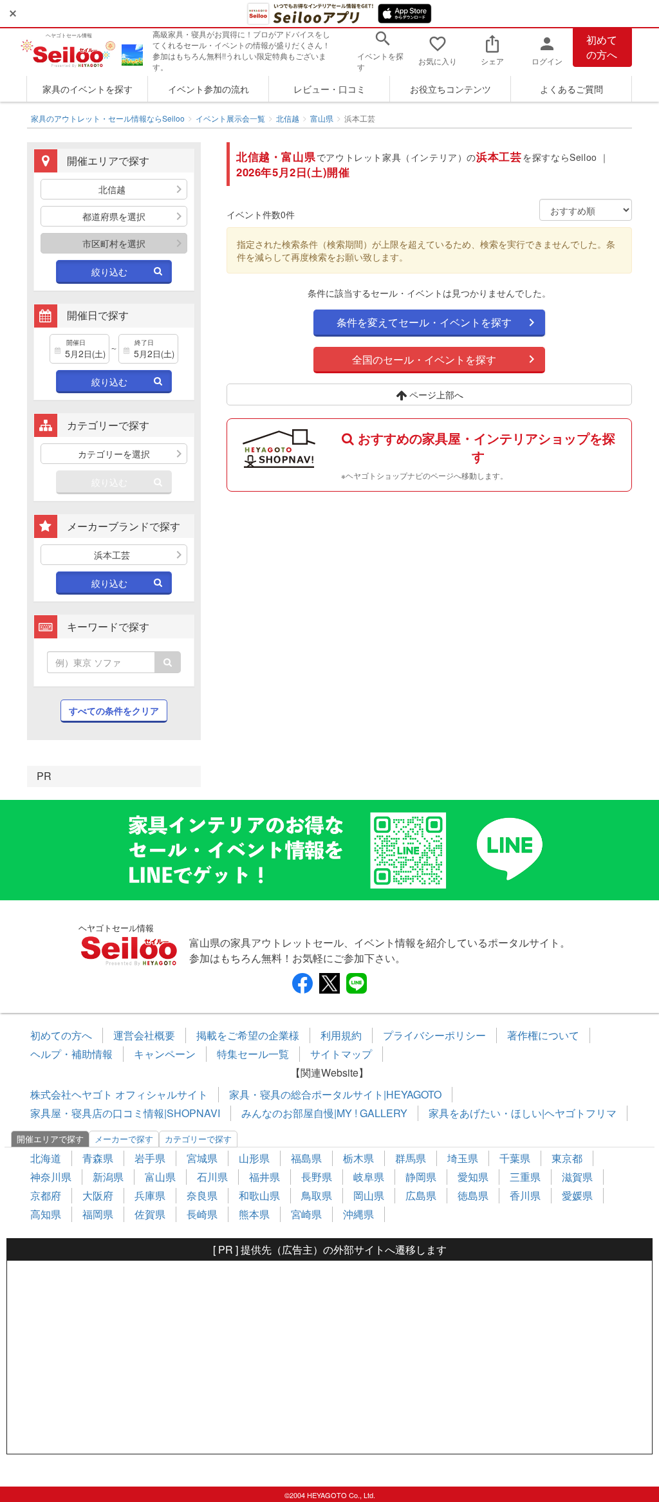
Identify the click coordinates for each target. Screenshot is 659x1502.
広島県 (420, 1195)
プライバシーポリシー (434, 1035)
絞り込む (109, 271)
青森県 (97, 1158)
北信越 (287, 118)
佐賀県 (150, 1214)
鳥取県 (316, 1195)
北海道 (45, 1158)
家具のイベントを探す (87, 88)
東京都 (567, 1158)
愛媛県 (577, 1195)
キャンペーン (165, 1053)
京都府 (45, 1195)
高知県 (45, 1214)
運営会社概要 (144, 1035)
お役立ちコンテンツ (450, 88)
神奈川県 (50, 1176)
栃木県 (358, 1158)
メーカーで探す (124, 1139)
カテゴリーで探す (198, 1139)
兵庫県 (150, 1195)
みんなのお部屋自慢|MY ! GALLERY (324, 1113)
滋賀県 (577, 1176)
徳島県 (473, 1195)
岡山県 (368, 1195)
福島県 (306, 1158)
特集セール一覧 (253, 1053)
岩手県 (150, 1158)
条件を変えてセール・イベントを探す (424, 322)
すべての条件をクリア (114, 710)
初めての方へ (601, 47)
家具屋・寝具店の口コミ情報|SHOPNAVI (125, 1113)
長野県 (316, 1176)
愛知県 (473, 1176)
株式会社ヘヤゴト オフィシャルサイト (119, 1094)
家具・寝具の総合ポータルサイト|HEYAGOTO (335, 1094)
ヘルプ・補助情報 (71, 1053)
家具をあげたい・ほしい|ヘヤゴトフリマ (523, 1113)
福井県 (264, 1176)
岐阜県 (368, 1176)
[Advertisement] (329, 1357)
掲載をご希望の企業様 (247, 1035)
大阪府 (97, 1195)
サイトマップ (341, 1053)
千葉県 (514, 1158)
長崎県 (202, 1214)
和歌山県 (259, 1195)
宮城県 (202, 1158)
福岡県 (97, 1214)
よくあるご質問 (571, 88)
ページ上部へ (435, 394)
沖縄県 (358, 1214)
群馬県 (410, 1158)
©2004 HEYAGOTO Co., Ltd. (329, 1495)
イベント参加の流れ (208, 88)
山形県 (254, 1158)
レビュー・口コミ (329, 88)
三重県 (525, 1176)
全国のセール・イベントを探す (424, 359)
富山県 (321, 118)
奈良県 (202, 1195)
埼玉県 (462, 1158)
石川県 (212, 1176)
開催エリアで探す (50, 1139)
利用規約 (341, 1035)
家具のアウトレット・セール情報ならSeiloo (108, 118)
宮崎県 (306, 1214)
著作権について (543, 1035)
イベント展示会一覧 (230, 118)
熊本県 (254, 1214)
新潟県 (108, 1176)
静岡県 (420, 1176)
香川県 (525, 1195)
